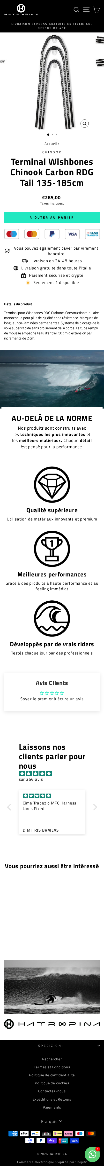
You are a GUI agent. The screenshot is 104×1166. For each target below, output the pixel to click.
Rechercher (52, 1059)
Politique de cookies (52, 1083)
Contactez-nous (52, 1091)
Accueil (51, 143)
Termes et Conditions (52, 1067)
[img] (54, 773)
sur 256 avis (31, 779)
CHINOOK (52, 152)
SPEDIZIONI (50, 1045)
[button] (10, 807)
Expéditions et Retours (52, 1099)
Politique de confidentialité (52, 1075)
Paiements (52, 1107)
